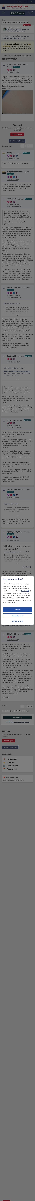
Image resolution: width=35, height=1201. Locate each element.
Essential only (17, 616)
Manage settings (17, 621)
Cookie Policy (25, 591)
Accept (17, 609)
